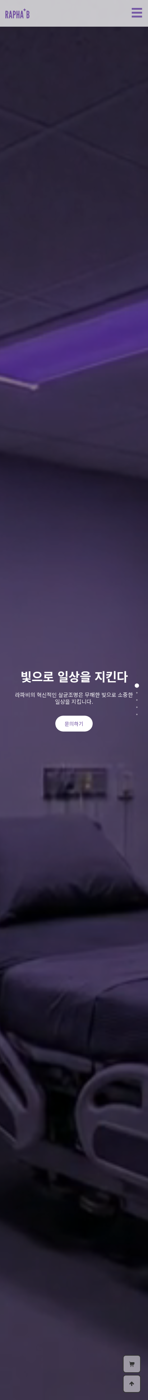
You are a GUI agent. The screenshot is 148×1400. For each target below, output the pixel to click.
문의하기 (74, 723)
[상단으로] (132, 1384)
